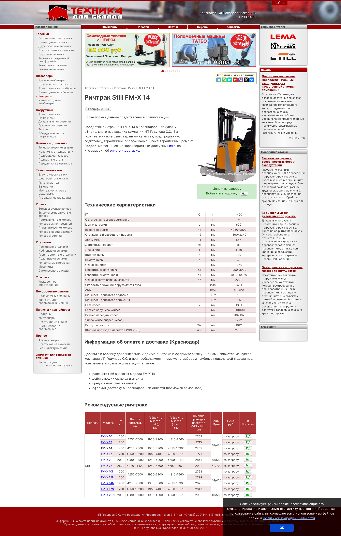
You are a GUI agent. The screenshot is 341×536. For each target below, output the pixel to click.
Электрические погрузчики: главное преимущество (282, 268)
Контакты (234, 27)
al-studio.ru (191, 527)
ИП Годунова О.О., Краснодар (157, 527)
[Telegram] (218, 80)
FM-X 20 (106, 459)
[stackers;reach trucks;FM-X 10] (248, 436)
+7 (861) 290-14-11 (197, 514)
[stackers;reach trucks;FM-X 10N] (248, 471)
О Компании (109, 27)
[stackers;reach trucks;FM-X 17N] (248, 489)
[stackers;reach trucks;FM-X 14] (244, 194)
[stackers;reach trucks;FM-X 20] (248, 460)
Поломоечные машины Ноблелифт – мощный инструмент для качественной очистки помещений (278, 83)
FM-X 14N (107, 483)
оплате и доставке (124, 150)
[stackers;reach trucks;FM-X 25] (248, 466)
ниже (171, 146)
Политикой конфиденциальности (289, 518)
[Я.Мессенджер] (229, 80)
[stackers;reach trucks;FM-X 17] (248, 454)
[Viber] (240, 80)
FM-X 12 (106, 442)
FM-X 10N (107, 471)
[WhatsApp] (224, 80)
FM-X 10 (106, 436)
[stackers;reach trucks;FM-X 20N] (248, 495)
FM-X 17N (107, 489)
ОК (282, 527)
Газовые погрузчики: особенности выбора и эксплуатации (278, 162)
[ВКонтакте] (251, 80)
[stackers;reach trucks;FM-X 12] (248, 442)
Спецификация (98, 109)
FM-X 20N (108, 495)
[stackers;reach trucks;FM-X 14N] (248, 483)
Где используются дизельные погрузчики (279, 214)
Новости (143, 27)
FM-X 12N (107, 477)
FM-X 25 (106, 465)
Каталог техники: (47, 26)
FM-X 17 (106, 454)
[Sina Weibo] (235, 80)
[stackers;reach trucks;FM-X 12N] (248, 477)
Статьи (173, 27)
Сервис (202, 27)
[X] (246, 80)
